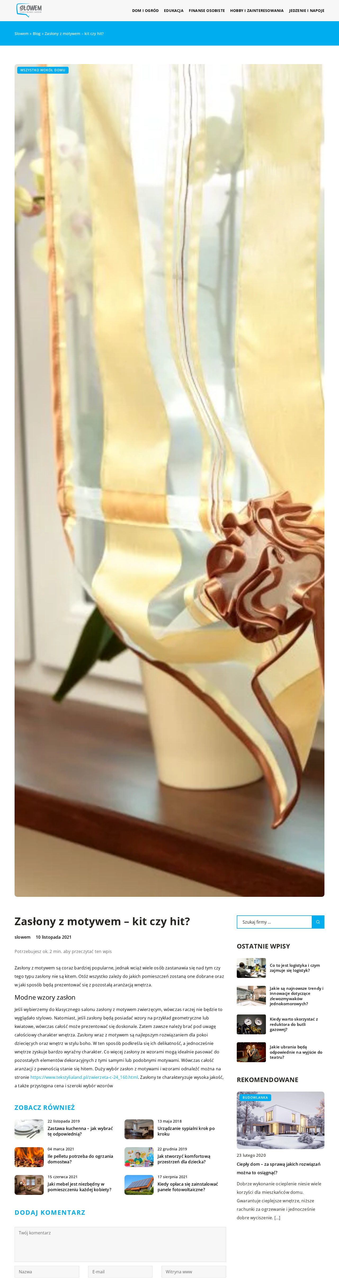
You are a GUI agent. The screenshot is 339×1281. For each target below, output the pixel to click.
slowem (22, 937)
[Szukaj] (318, 922)
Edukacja (174, 10)
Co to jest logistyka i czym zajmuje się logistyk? (295, 968)
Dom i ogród (145, 10)
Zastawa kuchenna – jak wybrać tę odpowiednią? (80, 1131)
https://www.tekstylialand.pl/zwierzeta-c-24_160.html (84, 1077)
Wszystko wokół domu (42, 70)
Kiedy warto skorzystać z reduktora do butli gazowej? (294, 1024)
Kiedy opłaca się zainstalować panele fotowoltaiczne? (188, 1187)
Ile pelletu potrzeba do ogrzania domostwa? (80, 1159)
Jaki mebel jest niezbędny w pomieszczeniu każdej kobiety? (79, 1187)
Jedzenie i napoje (306, 10)
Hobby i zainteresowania (257, 10)
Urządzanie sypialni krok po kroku (186, 1131)
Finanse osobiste (207, 10)
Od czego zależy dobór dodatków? (272, 1164)
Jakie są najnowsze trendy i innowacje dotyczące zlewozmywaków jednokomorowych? (296, 996)
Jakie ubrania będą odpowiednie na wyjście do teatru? (296, 1052)
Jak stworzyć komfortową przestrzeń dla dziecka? (184, 1159)
